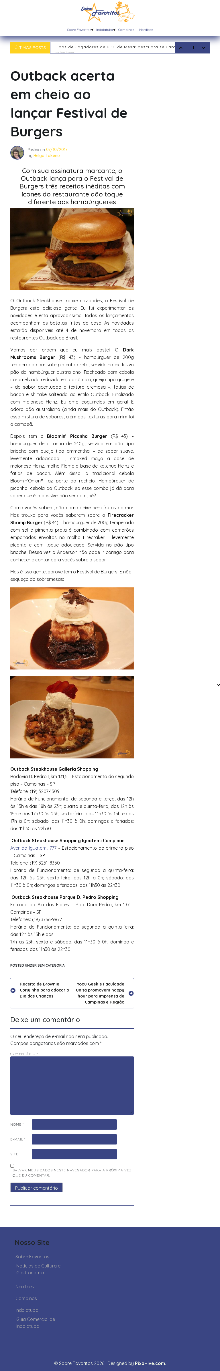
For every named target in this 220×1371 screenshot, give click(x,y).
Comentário (24, 1054)
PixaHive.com (150, 1363)
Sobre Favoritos (79, 29)
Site (14, 1154)
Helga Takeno (47, 155)
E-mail (17, 1139)
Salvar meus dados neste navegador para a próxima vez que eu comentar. (72, 1172)
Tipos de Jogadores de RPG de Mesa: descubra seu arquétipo (122, 49)
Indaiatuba (104, 29)
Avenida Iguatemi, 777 (33, 848)
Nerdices (146, 29)
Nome (17, 1124)
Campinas (126, 29)
